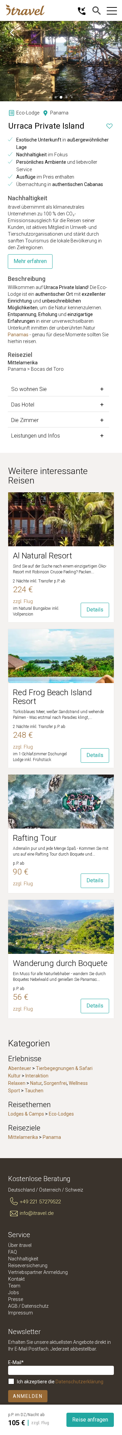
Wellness (78, 1083)
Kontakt (16, 1279)
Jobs (13, 1292)
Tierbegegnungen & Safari (64, 1068)
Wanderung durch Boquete (60, 963)
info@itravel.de (37, 1213)
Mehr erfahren (30, 261)
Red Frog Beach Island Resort (52, 697)
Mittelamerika (23, 1137)
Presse (15, 1299)
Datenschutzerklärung (79, 1381)
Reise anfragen (90, 1419)
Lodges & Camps (26, 1114)
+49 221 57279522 (40, 1202)
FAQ (12, 1252)
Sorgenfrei (55, 1083)
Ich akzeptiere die (60, 1381)
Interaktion (36, 1075)
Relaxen (16, 1083)
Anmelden (28, 1396)
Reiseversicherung (27, 1265)
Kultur (14, 1075)
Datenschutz (35, 1306)
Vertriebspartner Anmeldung (38, 1272)
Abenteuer (19, 1068)
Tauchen (34, 1090)
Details (94, 609)
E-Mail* (16, 1362)
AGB (13, 1306)
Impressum (20, 1312)
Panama (52, 1137)
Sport (14, 1090)
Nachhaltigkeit (23, 1258)
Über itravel (20, 1245)
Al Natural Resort (42, 555)
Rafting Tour (35, 838)
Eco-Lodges (61, 1114)
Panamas (18, 334)
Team (14, 1285)
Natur (36, 1083)
